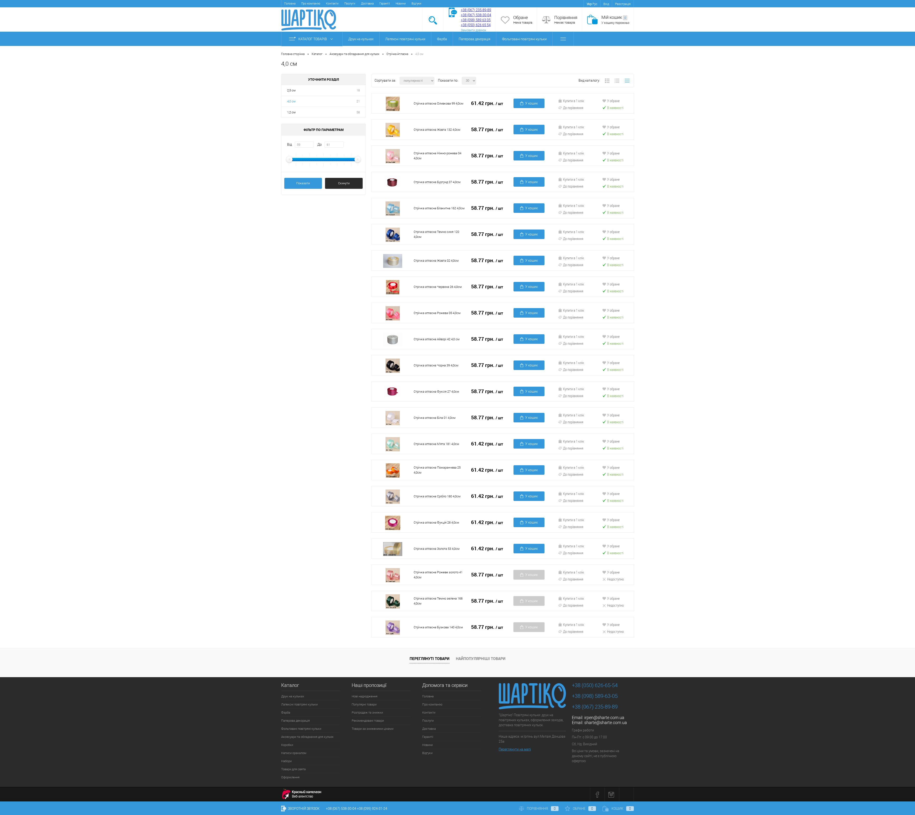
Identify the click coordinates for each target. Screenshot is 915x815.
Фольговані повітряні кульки (524, 39)
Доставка (367, 3)
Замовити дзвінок (473, 30)
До (319, 144)
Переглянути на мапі (515, 749)
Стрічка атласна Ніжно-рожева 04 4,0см (437, 155)
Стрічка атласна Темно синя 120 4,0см (436, 234)
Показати (303, 183)
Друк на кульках (361, 39)
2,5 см (291, 90)
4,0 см (291, 101)
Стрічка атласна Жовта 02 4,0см (436, 260)
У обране (613, 100)
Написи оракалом (293, 753)
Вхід (606, 4)
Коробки (287, 745)
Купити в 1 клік (573, 100)
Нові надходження (364, 696)
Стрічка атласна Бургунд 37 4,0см (437, 182)
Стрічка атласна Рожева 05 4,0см (437, 313)
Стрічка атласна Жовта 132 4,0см (437, 129)
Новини (401, 3)
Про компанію (310, 3)
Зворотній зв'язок (303, 808)
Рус (594, 4)
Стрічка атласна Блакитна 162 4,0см (439, 208)
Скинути (344, 183)
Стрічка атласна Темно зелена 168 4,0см (438, 601)
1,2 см (291, 112)
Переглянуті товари (429, 658)
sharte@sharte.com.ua (605, 722)
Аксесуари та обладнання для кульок (307, 737)
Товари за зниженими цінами (372, 728)
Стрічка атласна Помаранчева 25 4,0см (437, 470)
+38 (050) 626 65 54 (476, 25)
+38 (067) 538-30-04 (341, 808)
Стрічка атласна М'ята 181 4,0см (436, 444)
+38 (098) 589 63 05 (476, 20)
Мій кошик (613, 17)
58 (358, 112)
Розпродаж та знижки (367, 712)
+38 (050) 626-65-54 (595, 685)
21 (358, 101)
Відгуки (416, 3)
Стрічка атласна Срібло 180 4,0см (437, 496)
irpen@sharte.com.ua (604, 717)
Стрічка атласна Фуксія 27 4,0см (436, 391)
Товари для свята (293, 769)
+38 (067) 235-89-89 (476, 10)
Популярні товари (364, 704)
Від (289, 144)
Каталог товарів (313, 39)
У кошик (531, 103)
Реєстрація (623, 4)
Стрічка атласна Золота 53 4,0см (437, 548)
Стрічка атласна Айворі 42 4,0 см (437, 339)
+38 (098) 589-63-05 (595, 696)
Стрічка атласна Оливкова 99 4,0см (438, 103)
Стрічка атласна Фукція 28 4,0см (436, 522)
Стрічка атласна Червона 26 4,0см (438, 287)
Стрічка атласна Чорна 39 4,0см (436, 365)
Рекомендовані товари (368, 720)
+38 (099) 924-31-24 (372, 808)
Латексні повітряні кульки (405, 39)
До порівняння (573, 107)
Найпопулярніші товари (480, 658)
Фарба (442, 39)
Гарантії (384, 3)
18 (358, 90)
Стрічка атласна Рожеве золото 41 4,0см (438, 574)
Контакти (332, 3)
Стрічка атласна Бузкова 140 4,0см (438, 627)
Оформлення (290, 777)
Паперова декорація (474, 39)
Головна (289, 3)
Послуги (349, 3)
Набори (286, 761)
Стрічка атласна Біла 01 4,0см (435, 418)
